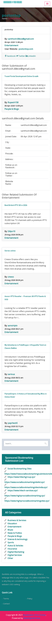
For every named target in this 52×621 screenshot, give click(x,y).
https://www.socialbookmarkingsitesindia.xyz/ (26, 487)
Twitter (21, 56)
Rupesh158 (13, 102)
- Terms (5, 598)
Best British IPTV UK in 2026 (16, 205)
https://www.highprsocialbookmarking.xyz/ (24, 495)
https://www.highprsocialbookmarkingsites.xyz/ (26, 500)
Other (10, 558)
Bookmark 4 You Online (34, 615)
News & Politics (14, 533)
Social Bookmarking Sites (19, 468)
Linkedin (32, 56)
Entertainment (11, 45)
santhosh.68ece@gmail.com (21, 38)
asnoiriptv (12, 325)
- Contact (6, 603)
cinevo (11, 276)
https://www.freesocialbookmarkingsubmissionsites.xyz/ (26, 473)
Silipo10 (11, 231)
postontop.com (26, 49)
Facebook (11, 56)
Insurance (12, 548)
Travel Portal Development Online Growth (21, 76)
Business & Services (16, 520)
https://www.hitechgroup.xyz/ (21, 477)
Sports (10, 542)
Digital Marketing (15, 551)
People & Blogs (12, 109)
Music (10, 529)
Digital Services (14, 555)
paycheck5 (13, 423)
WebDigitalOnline (31, 618)
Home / (5, 18)
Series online (10, 251)
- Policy (29, 598)
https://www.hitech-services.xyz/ (22, 490)
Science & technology (17, 539)
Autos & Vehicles (15, 545)
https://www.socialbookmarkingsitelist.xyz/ (24, 482)
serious (11, 374)
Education (12, 523)
